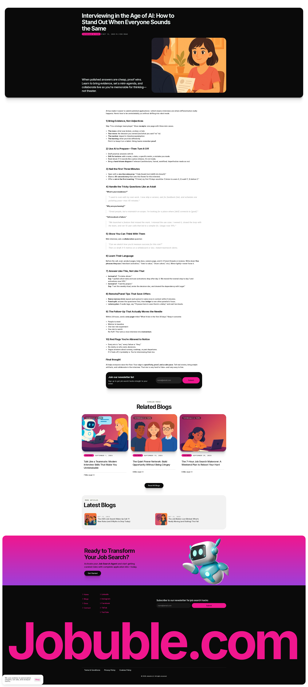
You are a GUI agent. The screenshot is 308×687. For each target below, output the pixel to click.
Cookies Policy (125, 670)
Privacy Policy (109, 670)
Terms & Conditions (92, 670)
